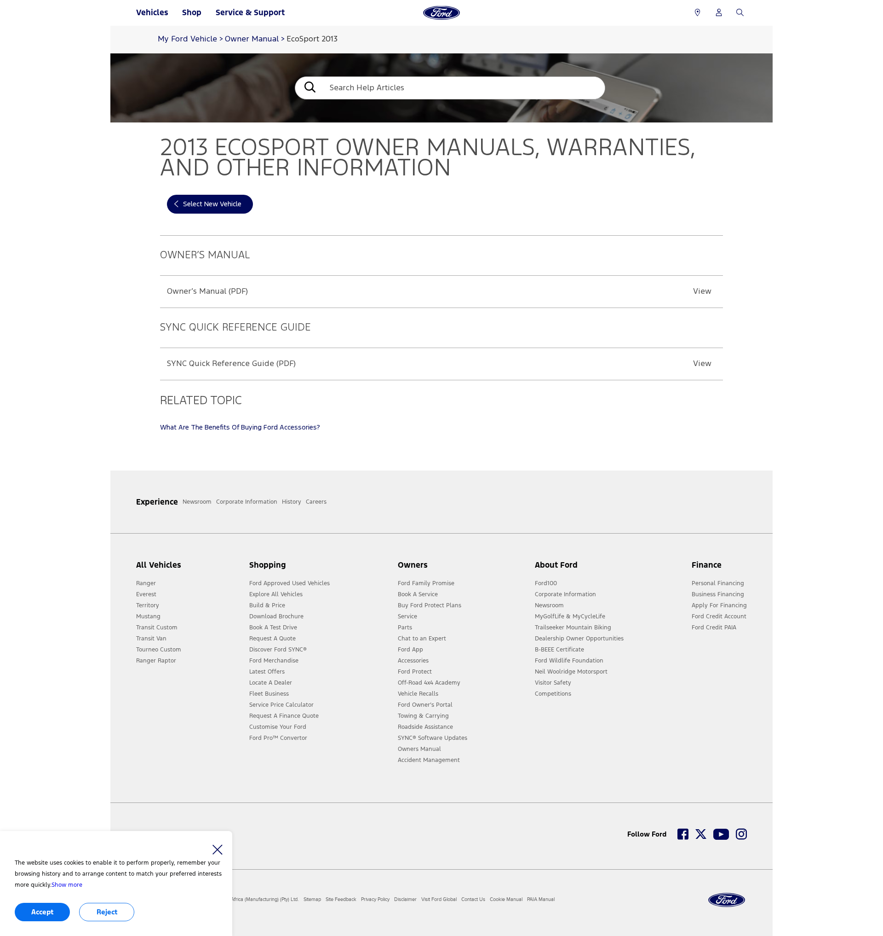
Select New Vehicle (212, 204)
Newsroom (549, 605)
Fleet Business (269, 694)
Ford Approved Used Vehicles (289, 583)
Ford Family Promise (426, 583)
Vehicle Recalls (418, 694)
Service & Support (250, 12)
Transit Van (151, 638)
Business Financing (718, 594)
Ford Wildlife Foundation (569, 660)
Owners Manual (419, 749)
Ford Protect (415, 671)
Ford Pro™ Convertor (278, 738)
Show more (67, 885)
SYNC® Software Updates (432, 738)
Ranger (146, 583)
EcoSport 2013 (312, 39)
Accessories (413, 660)
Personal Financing (718, 583)
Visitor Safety (553, 682)
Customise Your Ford (277, 727)
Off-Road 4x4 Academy (429, 682)
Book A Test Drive (273, 627)
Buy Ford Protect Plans (429, 605)
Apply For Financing (719, 605)
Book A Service (418, 594)
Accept (42, 911)
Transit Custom (157, 627)
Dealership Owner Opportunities (579, 638)
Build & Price (267, 605)
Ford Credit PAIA (714, 627)
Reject (107, 911)
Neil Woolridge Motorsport (571, 671)
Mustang (148, 616)
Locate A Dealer (270, 682)
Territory (147, 605)
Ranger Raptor (156, 660)
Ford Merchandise (273, 660)
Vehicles (152, 12)
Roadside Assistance (425, 727)
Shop (191, 12)
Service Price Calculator (281, 705)
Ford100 (546, 583)
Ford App (410, 649)
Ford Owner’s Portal (425, 705)
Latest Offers (267, 671)
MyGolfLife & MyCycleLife (570, 616)
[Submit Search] (309, 88)
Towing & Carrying (423, 716)
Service (407, 616)
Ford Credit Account (719, 616)
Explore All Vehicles (276, 594)
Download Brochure (276, 616)
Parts (405, 627)
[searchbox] (464, 88)
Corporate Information (565, 594)
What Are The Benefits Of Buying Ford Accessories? (240, 427)
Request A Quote (272, 638)
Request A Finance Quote (284, 716)
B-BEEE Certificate (559, 649)
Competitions (553, 694)
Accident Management (429, 760)
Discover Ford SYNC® (278, 649)
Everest (146, 594)
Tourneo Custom (158, 649)
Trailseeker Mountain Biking (573, 627)
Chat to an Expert (422, 638)
